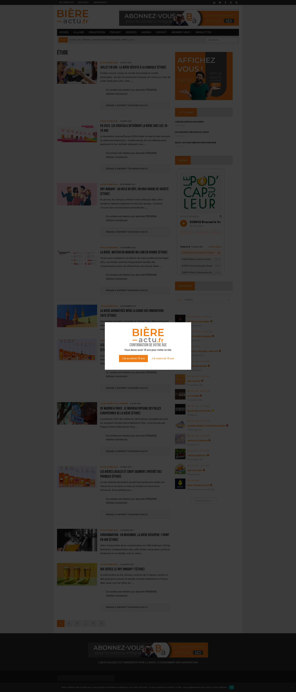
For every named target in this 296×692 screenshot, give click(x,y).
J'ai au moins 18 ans (133, 358)
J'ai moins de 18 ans (163, 358)
